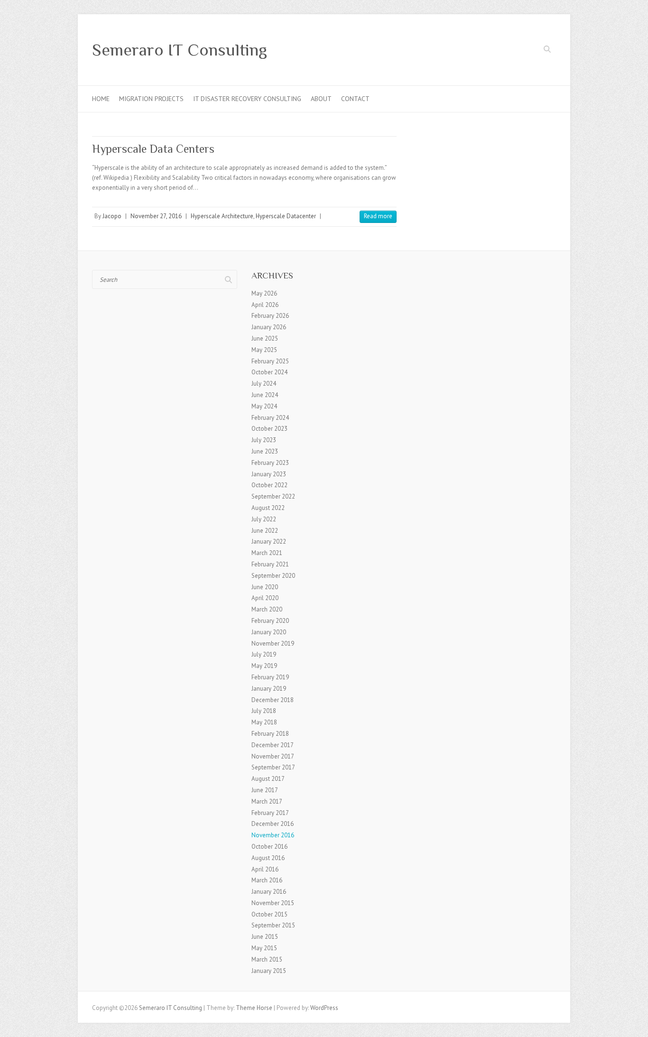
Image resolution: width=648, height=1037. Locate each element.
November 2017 (272, 756)
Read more (378, 216)
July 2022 (263, 519)
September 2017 (273, 767)
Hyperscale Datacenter (286, 216)
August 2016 (268, 858)
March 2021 (266, 553)
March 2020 (266, 609)
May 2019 (264, 666)
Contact (355, 98)
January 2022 (268, 541)
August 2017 (268, 779)
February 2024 (270, 418)
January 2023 (268, 474)
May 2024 (264, 406)
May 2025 (264, 350)
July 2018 (263, 711)
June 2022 (264, 531)
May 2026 (264, 293)
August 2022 (268, 508)
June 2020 (264, 587)
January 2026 (268, 327)
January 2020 (268, 632)
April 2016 (264, 869)
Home (101, 98)
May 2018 (264, 722)
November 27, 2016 (156, 216)
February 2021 (270, 564)
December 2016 (272, 824)
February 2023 (270, 463)
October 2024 (269, 372)
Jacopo (111, 216)
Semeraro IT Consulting (179, 49)
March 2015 (266, 959)
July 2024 (263, 384)
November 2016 (272, 835)
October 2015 (269, 914)
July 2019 (263, 654)
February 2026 (270, 316)
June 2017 (264, 790)
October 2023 (269, 429)
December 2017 (272, 745)
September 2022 (273, 496)
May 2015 (264, 948)
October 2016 (269, 847)
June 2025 (264, 338)
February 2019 (270, 677)
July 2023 (263, 440)
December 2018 (272, 700)
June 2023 (264, 451)
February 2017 (270, 813)
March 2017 (266, 801)
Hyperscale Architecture (222, 216)
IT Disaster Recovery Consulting (247, 98)
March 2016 (266, 880)
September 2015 (273, 925)
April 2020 (264, 598)
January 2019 (268, 689)
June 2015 (264, 937)
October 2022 (269, 485)
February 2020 (270, 621)
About (321, 98)
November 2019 (272, 643)
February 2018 (270, 734)
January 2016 (268, 892)
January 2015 (268, 971)
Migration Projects (151, 98)
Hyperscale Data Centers (153, 148)
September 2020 (273, 576)
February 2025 (270, 361)
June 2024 (264, 395)
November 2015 (272, 903)
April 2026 (264, 305)
